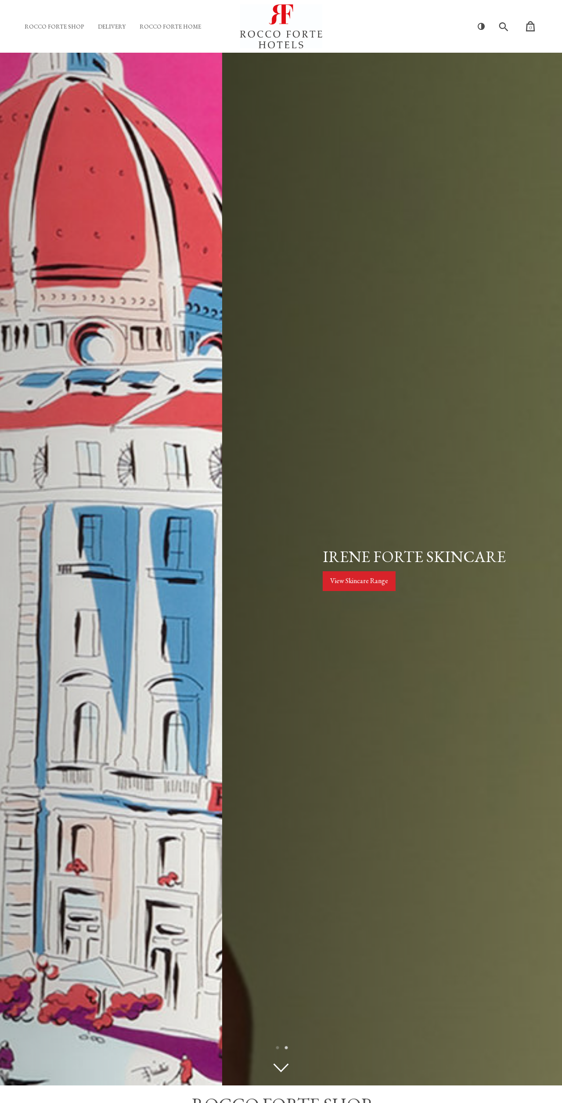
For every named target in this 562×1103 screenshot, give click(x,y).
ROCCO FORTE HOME (170, 26)
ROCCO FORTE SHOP (54, 26)
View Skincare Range (137, 580)
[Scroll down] (281, 1068)
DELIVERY (112, 26)
